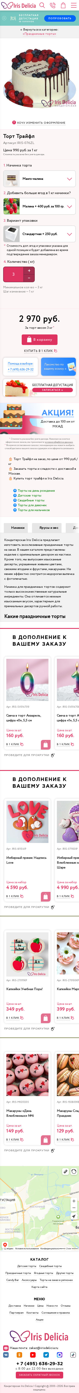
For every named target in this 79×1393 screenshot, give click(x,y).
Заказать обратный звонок (39, 1375)
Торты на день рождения (36, 490)
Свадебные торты (31, 500)
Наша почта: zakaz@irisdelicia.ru (34, 1348)
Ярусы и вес (49, 527)
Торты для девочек (32, 505)
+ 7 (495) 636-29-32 (39, 1364)
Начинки (18, 527)
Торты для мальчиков (34, 510)
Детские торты (29, 495)
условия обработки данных (59, 442)
